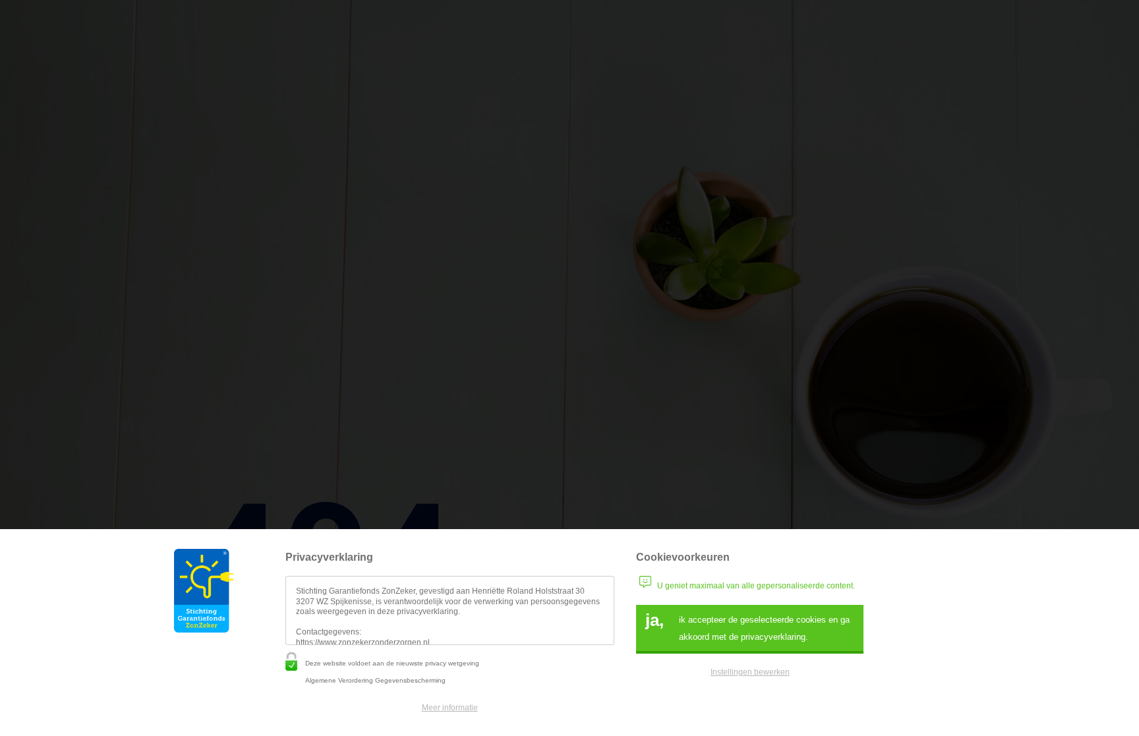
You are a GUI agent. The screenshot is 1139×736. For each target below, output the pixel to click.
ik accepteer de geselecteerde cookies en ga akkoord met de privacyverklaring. (747, 626)
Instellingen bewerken (750, 672)
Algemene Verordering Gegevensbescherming (375, 680)
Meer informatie (450, 707)
